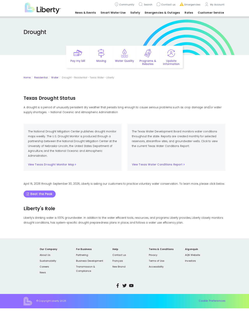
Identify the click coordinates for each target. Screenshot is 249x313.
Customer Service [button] (211, 13)
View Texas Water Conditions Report (157, 164)
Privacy (153, 255)
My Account (216, 4)
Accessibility (156, 266)
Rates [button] (189, 13)
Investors (190, 260)
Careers (44, 266)
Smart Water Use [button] (113, 13)
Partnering (82, 255)
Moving (101, 61)
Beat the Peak (41, 194)
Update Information (171, 62)
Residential (41, 77)
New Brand (118, 266)
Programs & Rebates (147, 62)
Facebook (117, 285)
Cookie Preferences (212, 301)
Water (54, 77)
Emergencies (192, 4)
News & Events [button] (85, 13)
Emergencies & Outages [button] (162, 13)
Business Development (89, 260)
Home (27, 77)
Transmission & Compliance (85, 269)
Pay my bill (77, 61)
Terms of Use (156, 260)
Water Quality (124, 61)
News (43, 272)
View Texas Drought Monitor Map (51, 164)
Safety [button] (135, 13)
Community (126, 4)
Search (148, 4)
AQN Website (192, 255)
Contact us (168, 4)
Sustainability (48, 260)
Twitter (124, 285)
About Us (45, 255)
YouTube (131, 285)
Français (117, 260)
